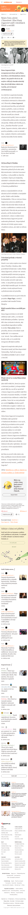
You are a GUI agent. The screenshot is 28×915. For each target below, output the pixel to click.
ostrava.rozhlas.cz (7, 473)
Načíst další (14, 776)
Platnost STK (18, 869)
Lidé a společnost (7, 145)
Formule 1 (3, 852)
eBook (4, 37)
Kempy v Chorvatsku (6, 859)
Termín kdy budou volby (6, 834)
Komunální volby (5, 838)
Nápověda (6, 901)
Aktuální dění (6, 687)
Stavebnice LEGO (6, 890)
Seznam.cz (19, 2)
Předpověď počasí (21, 873)
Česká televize (19, 473)
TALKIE (8, 28)
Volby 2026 (3, 828)
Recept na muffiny (19, 845)
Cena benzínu (17, 875)
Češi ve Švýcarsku (5, 865)
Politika (4, 699)
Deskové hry (7, 892)
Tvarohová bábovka (19, 850)
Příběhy (4, 671)
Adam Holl (3, 743)
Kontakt (12, 901)
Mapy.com (13, 873)
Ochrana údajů (19, 901)
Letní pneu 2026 (18, 859)
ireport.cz (22, 470)
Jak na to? (14, 546)
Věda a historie (6, 761)
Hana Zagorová (5, 522)
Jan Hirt (16, 832)
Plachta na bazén (19, 881)
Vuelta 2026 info (18, 828)
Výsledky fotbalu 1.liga (6, 845)
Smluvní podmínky (20, 899)
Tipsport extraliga (5, 847)
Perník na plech (18, 854)
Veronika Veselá (5, 696)
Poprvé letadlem (5, 861)
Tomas (2, 727)
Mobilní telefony (19, 888)
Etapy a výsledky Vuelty (20, 830)
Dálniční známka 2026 (20, 861)
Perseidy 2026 (10, 875)
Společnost (14, 520)
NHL (2, 854)
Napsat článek (14, 494)
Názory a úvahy (6, 715)
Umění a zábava (6, 729)
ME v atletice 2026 (5, 850)
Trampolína (8, 883)
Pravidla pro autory (8, 903)
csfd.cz (16, 470)
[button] (14, 55)
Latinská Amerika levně (6, 867)
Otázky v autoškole (19, 867)
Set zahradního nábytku (8, 885)
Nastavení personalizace (13, 905)
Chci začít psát (13, 542)
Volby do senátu (4, 836)
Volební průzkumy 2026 (6, 830)
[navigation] (2, 2)
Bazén (12, 881)
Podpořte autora (6, 33)
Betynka (3, 668)
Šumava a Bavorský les (6, 863)
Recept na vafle (18, 852)
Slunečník (14, 883)
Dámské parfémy (15, 890)
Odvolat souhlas (19, 903)
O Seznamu (11, 899)
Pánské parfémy (13, 894)
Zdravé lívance (18, 847)
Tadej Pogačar (18, 834)
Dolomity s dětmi (5, 869)
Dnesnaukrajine (5, 684)
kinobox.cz (9, 470)
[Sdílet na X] (19, 514)
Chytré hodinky (19, 892)
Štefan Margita (14, 522)
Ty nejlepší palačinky (19, 843)
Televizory (13, 892)
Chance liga (4, 843)
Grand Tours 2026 (19, 838)
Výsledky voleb (4, 832)
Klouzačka (19, 883)
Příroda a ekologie (7, 745)
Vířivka (22, 885)
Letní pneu (22, 890)
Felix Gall (17, 836)
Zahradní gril (17, 885)
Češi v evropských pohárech (13, 877)
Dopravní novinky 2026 (20, 863)
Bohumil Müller (5, 759)
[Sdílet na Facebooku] (16, 514)
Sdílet (10, 37)
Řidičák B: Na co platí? (20, 865)
